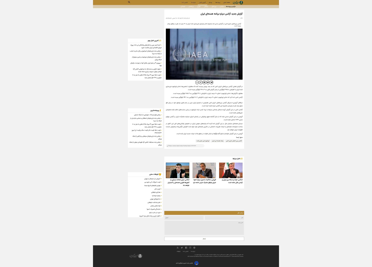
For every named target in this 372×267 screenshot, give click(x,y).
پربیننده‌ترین (154, 110)
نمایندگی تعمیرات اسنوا (153, 209)
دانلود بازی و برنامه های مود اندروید (149, 216)
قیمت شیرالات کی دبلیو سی (152, 182)
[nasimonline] (186, 247)
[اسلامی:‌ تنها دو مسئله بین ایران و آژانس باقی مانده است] (231, 170)
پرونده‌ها (217, 2)
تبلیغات (179, 251)
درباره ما (193, 2)
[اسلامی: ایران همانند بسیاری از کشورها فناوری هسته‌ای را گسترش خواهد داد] (177, 170)
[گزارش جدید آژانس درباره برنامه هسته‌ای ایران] (204, 54)
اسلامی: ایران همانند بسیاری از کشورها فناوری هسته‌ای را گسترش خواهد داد (178, 183)
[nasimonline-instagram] (190, 247)
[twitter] (208, 82)
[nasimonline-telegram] (194, 247)
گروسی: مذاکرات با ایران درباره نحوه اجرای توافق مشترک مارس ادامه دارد (204, 181)
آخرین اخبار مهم (153, 40)
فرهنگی (206, 6)
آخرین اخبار (202, 2)
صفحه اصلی (226, 2)
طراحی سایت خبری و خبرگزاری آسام (184, 263)
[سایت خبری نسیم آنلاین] (238, 3)
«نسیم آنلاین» (222, 255)
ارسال (204, 239)
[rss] (178, 247)
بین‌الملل (214, 6)
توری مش (157, 189)
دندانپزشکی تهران (155, 199)
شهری (198, 6)
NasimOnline (198, 256)
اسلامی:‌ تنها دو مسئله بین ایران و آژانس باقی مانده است (232, 181)
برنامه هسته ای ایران (217, 141)
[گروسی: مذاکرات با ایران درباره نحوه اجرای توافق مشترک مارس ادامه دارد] (204, 170)
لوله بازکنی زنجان (155, 206)
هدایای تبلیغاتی (155, 192)
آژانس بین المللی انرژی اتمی (234, 141)
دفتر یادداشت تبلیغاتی (154, 202)
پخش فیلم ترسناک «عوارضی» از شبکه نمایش (147, 115)
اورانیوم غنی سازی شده (203, 141)
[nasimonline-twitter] (182, 247)
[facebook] (200, 82)
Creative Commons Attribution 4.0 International (226, 256)
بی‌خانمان (191, 6)
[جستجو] (129, 2)
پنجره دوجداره (156, 195)
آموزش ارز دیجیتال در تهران (152, 179)
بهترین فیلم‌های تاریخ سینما (152, 185)
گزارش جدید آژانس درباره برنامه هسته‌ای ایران (222, 14)
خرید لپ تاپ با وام (154, 212)
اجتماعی (183, 6)
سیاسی (222, 6)
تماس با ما (185, 2)
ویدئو (210, 2)
